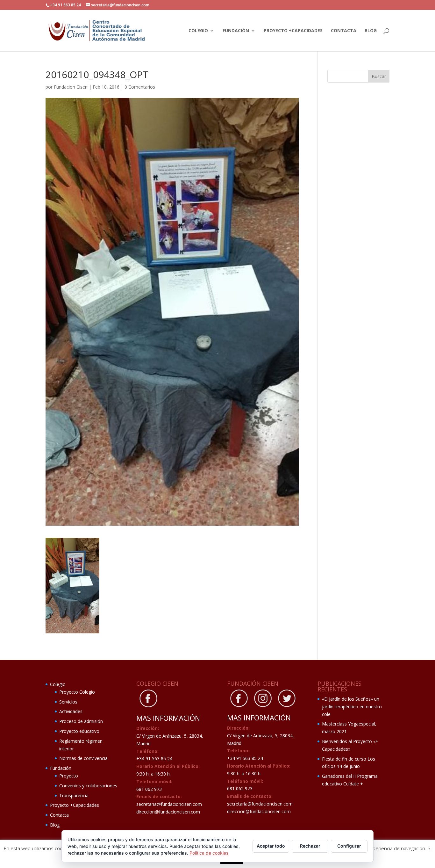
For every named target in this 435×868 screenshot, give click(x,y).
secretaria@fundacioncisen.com (169, 804)
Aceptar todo (271, 846)
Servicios (68, 702)
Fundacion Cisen (71, 87)
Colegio (198, 30)
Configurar (349, 846)
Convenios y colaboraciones (88, 786)
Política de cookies (209, 853)
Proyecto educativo (79, 731)
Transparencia (74, 795)
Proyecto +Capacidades (293, 30)
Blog (371, 30)
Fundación (236, 30)
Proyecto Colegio (77, 692)
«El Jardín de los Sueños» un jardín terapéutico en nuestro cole (352, 706)
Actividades (70, 711)
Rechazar (310, 846)
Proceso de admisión (81, 721)
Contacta (343, 30)
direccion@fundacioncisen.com (168, 812)
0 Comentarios (140, 87)
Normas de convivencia (83, 758)
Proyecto (68, 776)
